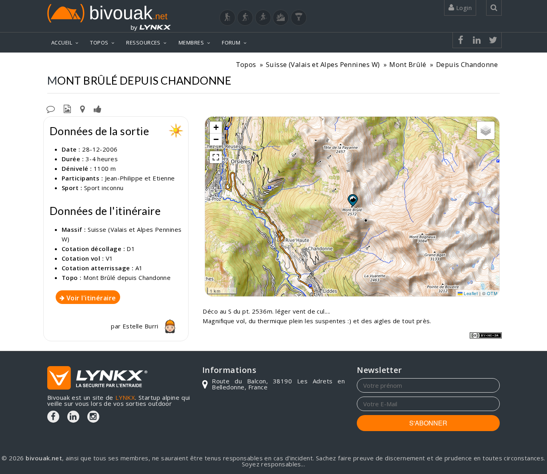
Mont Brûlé (407, 64)
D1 (131, 249)
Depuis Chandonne (467, 64)
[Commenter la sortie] (50, 108)
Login (463, 8)
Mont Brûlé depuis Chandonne (127, 277)
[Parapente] (299, 18)
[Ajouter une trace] (82, 108)
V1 (109, 258)
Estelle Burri (141, 326)
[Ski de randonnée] (263, 18)
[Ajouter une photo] (67, 108)
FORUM (231, 42)
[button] (352, 200)
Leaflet (470, 293)
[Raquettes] (245, 18)
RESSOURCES (143, 42)
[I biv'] (97, 108)
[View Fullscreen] (216, 157)
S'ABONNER (428, 422)
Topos (246, 64)
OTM (492, 293)
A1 (139, 268)
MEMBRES (191, 42)
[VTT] (281, 18)
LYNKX (125, 397)
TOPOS (99, 42)
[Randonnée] (227, 18)
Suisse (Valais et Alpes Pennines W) (323, 64)
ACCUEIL (61, 42)
